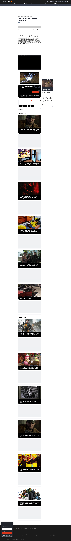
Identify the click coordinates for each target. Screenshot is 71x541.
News (19, 22)
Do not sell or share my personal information (41, 536)
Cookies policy (52, 534)
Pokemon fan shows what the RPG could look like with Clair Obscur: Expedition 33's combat (47, 97)
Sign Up (7, 533)
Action (22, 16)
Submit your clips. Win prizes (58, 5)
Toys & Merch (36, 3)
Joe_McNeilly (21, 109)
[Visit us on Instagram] (52, 1)
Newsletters (45, 3)
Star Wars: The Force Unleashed (28, 16)
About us (37, 535)
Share (20, 29)
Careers (22, 535)
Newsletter (39, 29)
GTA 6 (14, 5)
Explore (50, 3)
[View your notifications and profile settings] (64, 1)
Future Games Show (18, 5)
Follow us (35, 29)
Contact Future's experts (24, 534)
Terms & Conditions (5, 536)
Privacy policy (37, 534)
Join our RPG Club (46, 5)
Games (18, 3)
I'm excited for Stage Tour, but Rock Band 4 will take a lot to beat (47, 105)
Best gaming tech (52, 5)
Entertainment (23, 3)
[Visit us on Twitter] (47, 1)
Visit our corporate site (33, 528)
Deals (32, 3)
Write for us (22, 536)
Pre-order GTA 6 (30, 5)
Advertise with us (52, 535)
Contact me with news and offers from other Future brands (7, 531)
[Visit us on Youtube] (50, 1)
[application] (29, 62)
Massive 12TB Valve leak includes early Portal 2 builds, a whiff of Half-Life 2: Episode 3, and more (47, 93)
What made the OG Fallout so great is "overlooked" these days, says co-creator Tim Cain (47, 101)
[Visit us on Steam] (53, 1)
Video (41, 3)
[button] (66, 1)
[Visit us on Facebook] (51, 1)
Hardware (27, 3)
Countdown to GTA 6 (24, 5)
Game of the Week (36, 5)
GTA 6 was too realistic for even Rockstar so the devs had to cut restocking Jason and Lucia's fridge (47, 89)
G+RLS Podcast (41, 5)
